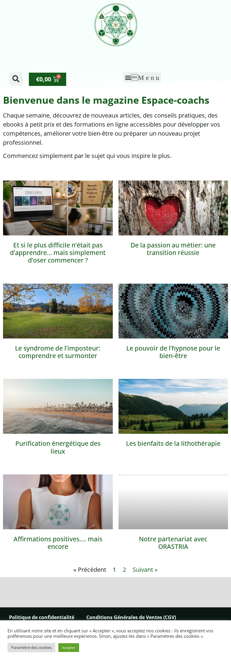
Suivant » (145, 569)
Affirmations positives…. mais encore (58, 543)
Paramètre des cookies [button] (31, 647)
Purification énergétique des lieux (57, 447)
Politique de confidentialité (41, 617)
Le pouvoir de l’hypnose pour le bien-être (173, 352)
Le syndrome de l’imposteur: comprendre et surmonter (57, 352)
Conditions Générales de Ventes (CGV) (131, 617)
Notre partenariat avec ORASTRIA (173, 543)
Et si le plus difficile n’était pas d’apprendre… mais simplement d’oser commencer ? (58, 252)
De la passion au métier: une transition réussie (173, 249)
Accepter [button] (68, 647)
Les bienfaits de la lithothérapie (173, 443)
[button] (16, 78)
